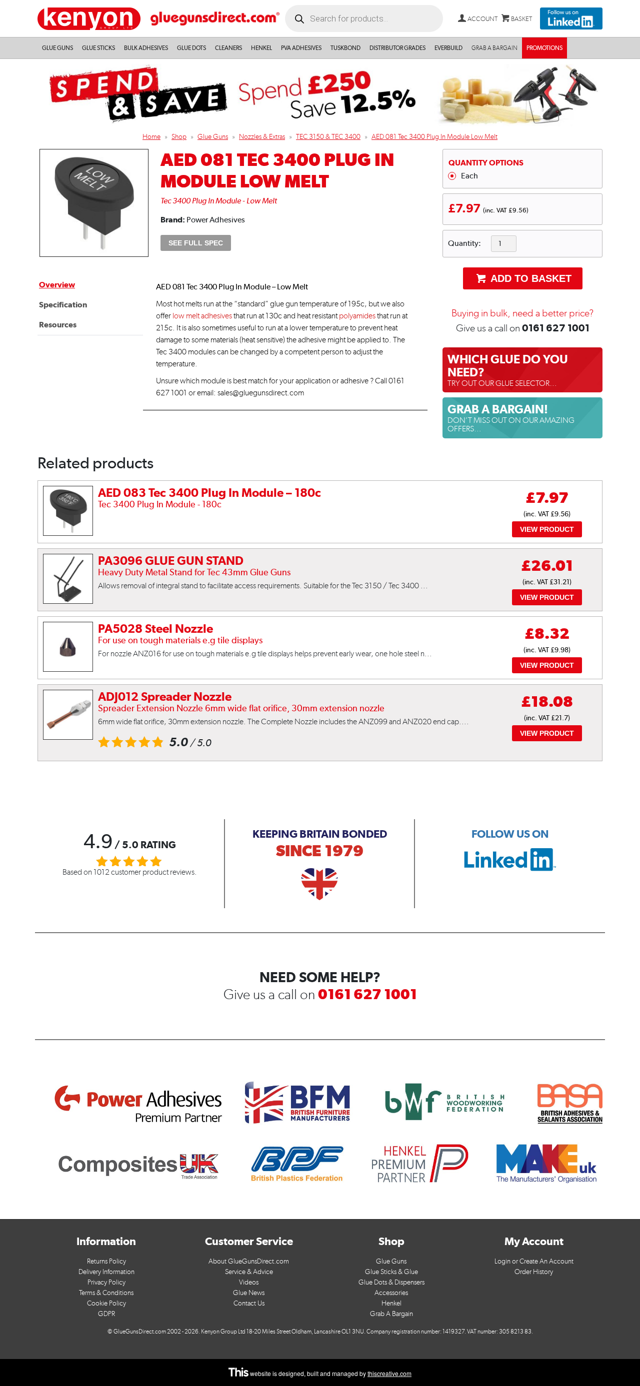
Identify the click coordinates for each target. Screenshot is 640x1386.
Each (469, 176)
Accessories (391, 1293)
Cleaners (228, 47)
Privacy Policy (107, 1282)
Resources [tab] (57, 324)
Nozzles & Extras (262, 136)
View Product (547, 529)
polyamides (357, 315)
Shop (179, 136)
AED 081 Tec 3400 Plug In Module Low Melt (435, 136)
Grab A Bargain (391, 1314)
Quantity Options (486, 162)
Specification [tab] (63, 304)
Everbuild (448, 47)
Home (151, 136)
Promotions (544, 47)
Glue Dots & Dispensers (391, 1282)
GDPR (106, 1314)
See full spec (195, 243)
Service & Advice (249, 1272)
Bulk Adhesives (146, 47)
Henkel (261, 47)
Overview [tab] (57, 284)
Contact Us (249, 1303)
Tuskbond (345, 47)
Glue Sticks (98, 47)
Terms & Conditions (106, 1293)
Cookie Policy (106, 1303)
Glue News (248, 1293)
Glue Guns (57, 47)
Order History (533, 1272)
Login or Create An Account (534, 1261)
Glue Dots (191, 47)
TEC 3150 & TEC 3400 (328, 136)
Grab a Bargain (495, 47)
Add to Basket (530, 278)
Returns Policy (106, 1261)
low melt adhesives (202, 315)
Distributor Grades (398, 47)
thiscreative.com (390, 1373)
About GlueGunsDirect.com (248, 1261)
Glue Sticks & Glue (391, 1272)
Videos (248, 1282)
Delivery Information (106, 1272)
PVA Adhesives (301, 47)
